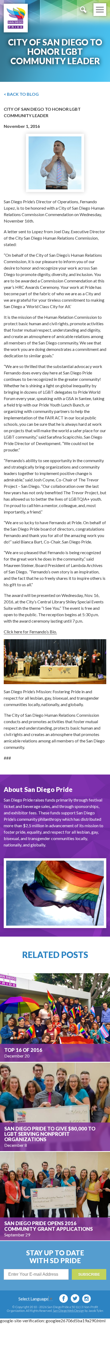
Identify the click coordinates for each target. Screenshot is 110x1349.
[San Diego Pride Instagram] (86, 1298)
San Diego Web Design (68, 1311)
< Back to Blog (21, 94)
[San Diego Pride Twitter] (75, 1298)
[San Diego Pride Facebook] (63, 1298)
